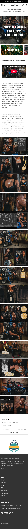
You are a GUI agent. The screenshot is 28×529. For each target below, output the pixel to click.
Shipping (3, 480)
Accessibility (4, 493)
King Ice (6, 523)
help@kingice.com (6, 505)
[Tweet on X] (6, 419)
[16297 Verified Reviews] (14, 452)
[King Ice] (14, 5)
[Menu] (1, 5)
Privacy (3, 488)
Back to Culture (14, 432)
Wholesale (4, 490)
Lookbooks (8, 425)
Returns (3, 482)
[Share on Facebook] (8, 419)
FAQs (2, 485)
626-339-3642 (17, 505)
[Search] (5, 5)
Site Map (3, 495)
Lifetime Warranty (10, 1)
